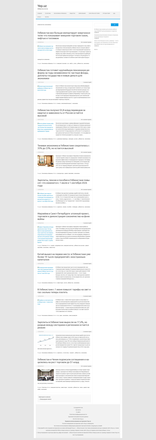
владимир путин (59, 245)
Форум (47, 16)
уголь (75, 63)
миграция (71, 138)
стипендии (74, 206)
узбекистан (80, 63)
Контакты (78, 409)
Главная (39, 13)
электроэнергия (73, 315)
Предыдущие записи (45, 399)
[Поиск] (114, 24)
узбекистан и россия (79, 245)
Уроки (39, 16)
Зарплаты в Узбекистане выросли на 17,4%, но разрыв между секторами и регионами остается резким (63, 325)
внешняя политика (68, 245)
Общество (72, 13)
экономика (86, 63)
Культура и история (94, 13)
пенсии (59, 103)
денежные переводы (62, 138)
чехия (81, 387)
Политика (48, 13)
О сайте (78, 412)
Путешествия (106, 13)
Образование (82, 13)
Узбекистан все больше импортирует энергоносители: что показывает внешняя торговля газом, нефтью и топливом (64, 35)
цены (61, 315)
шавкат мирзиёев (69, 173)
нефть (71, 63)
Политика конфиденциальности (78, 414)
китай (65, 282)
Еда (114, 13)
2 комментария (87, 263)
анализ (52, 245)
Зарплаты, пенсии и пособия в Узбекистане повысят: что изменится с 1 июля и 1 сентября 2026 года (64, 183)
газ (68, 63)
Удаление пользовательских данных (78, 416)
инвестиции (60, 282)
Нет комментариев (86, 42)
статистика (66, 352)
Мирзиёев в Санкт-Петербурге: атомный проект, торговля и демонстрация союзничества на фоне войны (64, 216)
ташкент (72, 352)
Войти (96, 49)
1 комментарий (87, 82)
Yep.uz (42, 5)
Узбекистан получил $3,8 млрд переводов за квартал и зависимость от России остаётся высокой (61, 113)
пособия (69, 206)
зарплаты (59, 206)
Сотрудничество (78, 407)
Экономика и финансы (60, 13)
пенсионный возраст (66, 103)
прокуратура (60, 173)
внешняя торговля (61, 63)
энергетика (52, 247)
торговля (70, 387)
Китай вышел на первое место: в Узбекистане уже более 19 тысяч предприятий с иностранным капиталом (64, 257)
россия (76, 138)
